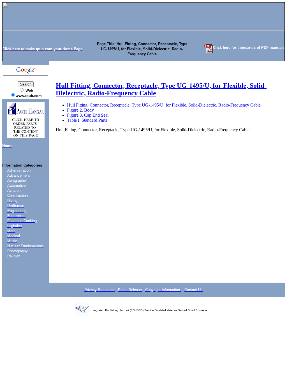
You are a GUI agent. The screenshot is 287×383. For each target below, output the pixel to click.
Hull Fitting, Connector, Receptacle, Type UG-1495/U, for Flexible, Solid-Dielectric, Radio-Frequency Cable (164, 105)
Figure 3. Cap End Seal (87, 115)
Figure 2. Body (80, 110)
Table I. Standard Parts (87, 120)
